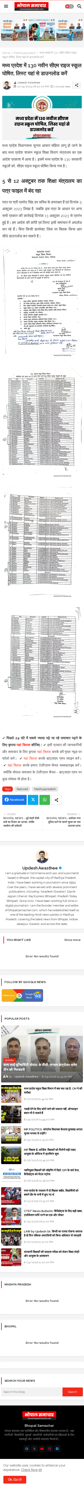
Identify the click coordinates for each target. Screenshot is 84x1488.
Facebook (17, 799)
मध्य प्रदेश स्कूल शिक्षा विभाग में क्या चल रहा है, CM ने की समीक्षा (53, 1090)
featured (22, 789)
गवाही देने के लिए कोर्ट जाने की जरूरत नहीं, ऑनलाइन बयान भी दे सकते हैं (51, 1111)
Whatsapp (44, 800)
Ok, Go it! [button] (15, 1479)
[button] (69, 6)
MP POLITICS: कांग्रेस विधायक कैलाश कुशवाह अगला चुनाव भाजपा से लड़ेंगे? (53, 1131)
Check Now (29, 1470)
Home (6, 53)
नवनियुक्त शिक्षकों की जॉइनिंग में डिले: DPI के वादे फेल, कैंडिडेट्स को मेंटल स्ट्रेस (52, 1172)
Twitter (33, 800)
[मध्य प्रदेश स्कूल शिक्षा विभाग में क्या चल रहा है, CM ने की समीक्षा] (11, 1094)
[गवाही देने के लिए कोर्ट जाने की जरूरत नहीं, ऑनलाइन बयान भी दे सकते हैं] (11, 1114)
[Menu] (6, 6)
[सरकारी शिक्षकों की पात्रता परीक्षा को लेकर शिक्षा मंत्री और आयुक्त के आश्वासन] (11, 1257)
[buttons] (27, 1449)
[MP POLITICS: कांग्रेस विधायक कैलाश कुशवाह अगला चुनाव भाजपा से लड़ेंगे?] (11, 1135)
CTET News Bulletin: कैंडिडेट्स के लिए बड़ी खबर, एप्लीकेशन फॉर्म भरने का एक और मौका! (53, 1213)
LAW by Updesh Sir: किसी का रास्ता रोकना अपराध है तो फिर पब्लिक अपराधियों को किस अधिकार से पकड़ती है (53, 1235)
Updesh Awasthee (40, 868)
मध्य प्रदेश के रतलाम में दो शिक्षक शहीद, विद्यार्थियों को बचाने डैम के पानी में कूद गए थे (51, 1192)
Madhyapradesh (25, 53)
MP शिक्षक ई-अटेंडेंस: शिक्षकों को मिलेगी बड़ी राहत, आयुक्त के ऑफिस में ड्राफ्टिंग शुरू (50, 1151)
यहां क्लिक (23, 745)
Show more (72, 940)
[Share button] (56, 800)
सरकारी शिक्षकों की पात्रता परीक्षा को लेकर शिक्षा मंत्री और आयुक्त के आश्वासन (51, 1253)
